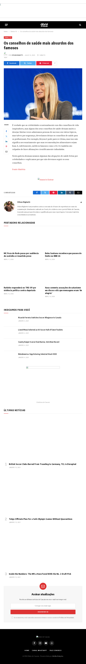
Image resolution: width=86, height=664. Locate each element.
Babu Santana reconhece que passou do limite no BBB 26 (63, 254)
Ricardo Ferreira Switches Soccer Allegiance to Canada (39, 317)
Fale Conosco (55, 650)
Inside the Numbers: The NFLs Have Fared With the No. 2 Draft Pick (40, 573)
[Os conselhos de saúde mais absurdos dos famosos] (43, 94)
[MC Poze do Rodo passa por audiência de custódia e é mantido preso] (22, 239)
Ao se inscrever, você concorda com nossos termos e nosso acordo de (44, 618)
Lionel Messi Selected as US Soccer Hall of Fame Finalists (40, 330)
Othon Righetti (17, 55)
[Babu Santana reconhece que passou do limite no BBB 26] (63, 239)
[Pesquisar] (80, 24)
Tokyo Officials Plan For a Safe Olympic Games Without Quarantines (40, 519)
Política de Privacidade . (66, 618)
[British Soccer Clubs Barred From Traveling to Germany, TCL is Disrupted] (43, 439)
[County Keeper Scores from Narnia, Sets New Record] (10, 344)
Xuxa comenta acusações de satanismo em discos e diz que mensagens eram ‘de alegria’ (63, 290)
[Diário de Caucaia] (44, 25)
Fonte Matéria (18, 169)
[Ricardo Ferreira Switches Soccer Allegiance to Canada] (10, 320)
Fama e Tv (8, 37)
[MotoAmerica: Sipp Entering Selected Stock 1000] (10, 357)
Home (27, 650)
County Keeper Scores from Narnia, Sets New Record (38, 342)
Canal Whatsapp (39, 650)
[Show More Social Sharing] (55, 63)
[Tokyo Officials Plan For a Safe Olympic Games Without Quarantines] (43, 493)
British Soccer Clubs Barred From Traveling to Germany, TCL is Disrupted (42, 464)
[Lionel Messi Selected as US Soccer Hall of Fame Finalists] (10, 332)
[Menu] (6, 24)
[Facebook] (6, 131)
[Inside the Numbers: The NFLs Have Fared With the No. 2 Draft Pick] (43, 548)
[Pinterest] (6, 146)
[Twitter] (6, 136)
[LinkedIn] (6, 141)
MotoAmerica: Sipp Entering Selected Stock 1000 (37, 354)
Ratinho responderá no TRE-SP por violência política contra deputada (20, 289)
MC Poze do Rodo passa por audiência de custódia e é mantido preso (21, 254)
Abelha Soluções (57, 656)
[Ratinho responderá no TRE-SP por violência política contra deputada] (22, 273)
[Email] (6, 151)
